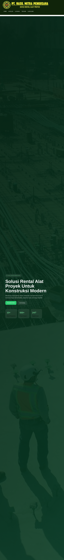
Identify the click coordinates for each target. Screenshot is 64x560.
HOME (5, 11)
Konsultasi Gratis (11, 302)
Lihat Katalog (22, 302)
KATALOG (10, 11)
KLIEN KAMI (30, 11)
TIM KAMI (24, 11)
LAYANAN (17, 11)
